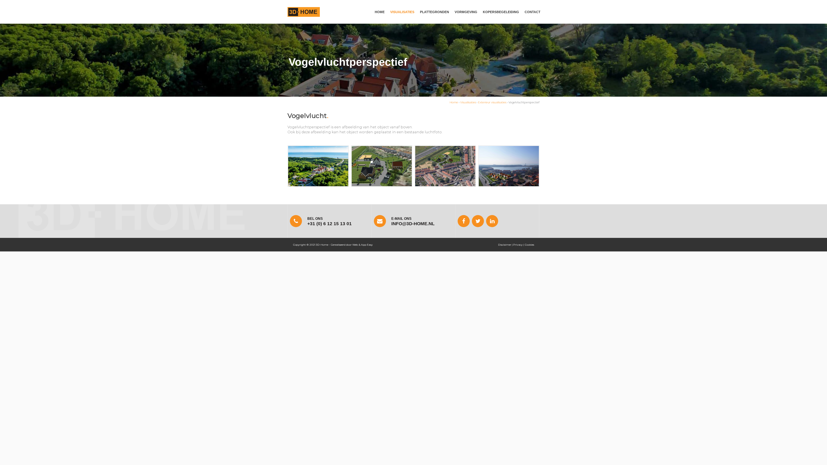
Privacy (518, 244)
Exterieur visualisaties (492, 102)
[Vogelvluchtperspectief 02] (381, 166)
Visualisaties (402, 12)
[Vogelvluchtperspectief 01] (318, 166)
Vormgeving (466, 12)
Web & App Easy (362, 244)
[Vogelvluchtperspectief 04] (508, 166)
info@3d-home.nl (413, 223)
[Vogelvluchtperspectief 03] (445, 166)
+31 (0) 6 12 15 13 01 (329, 223)
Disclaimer (504, 244)
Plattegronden (434, 12)
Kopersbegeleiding (501, 12)
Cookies (529, 244)
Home (380, 12)
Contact (532, 12)
